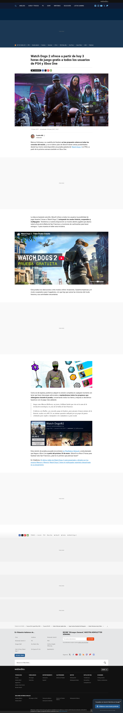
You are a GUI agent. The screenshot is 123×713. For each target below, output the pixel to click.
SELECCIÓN (67, 6)
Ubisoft (57, 535)
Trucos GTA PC (46, 626)
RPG (29, 45)
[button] (40, 135)
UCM (85, 45)
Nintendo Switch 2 (20, 641)
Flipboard (107, 6)
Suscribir (90, 639)
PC (43, 6)
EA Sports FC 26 (35, 649)
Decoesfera (86, 680)
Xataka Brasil (18, 700)
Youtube (101, 6)
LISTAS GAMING (79, 6)
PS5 (48, 641)
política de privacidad (83, 642)
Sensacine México (47, 698)
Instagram (98, 6)
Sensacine (45, 677)
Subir (103, 669)
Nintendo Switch (51, 637)
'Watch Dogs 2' (76, 147)
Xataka (16, 677)
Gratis (64, 535)
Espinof (44, 680)
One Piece (71, 45)
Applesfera (17, 682)
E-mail (51, 70)
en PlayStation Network (71, 451)
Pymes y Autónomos (102, 680)
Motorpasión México (75, 698)
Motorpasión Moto (74, 680)
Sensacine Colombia (47, 700)
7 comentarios (36, 70)
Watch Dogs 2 (72, 535)
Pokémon (91, 45)
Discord (95, 6)
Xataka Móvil (18, 680)
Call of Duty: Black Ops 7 (20, 650)
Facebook (43, 70)
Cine (16, 637)
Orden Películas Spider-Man (59, 626)
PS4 (44, 535)
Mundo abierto (35, 45)
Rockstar (50, 45)
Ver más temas (20, 655)
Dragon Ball (18, 644)
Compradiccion (87, 682)
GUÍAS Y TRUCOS (33, 6)
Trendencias (87, 677)
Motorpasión (73, 677)
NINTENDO (57, 6)
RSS (83, 654)
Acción (39, 535)
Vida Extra (31, 680)
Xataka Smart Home (20, 685)
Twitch (87, 654)
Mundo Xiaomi (18, 687)
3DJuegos (31, 677)
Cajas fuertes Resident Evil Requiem (77, 626)
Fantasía (43, 45)
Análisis (33, 637)
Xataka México (18, 698)
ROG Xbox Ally (63, 45)
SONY (49, 6)
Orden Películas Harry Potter (95, 626)
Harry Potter (79, 45)
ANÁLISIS (22, 6)
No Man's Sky (35, 644)
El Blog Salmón (101, 677)
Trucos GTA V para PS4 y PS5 (33, 626)
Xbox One (49, 535)
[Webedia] (104, 1)
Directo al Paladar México (60, 699)
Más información (63, 711)
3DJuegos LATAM (33, 698)
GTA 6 (56, 45)
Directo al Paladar (60, 677)
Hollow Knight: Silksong (51, 645)
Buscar (104, 662)
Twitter (104, 6)
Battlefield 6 (50, 649)
